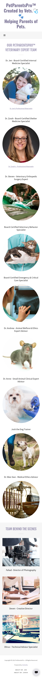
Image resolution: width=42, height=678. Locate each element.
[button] (4, 35)
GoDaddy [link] (25, 665)
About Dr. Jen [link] (21, 670)
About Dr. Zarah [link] (21, 672)
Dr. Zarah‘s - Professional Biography (21, 166)
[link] (21, 15)
